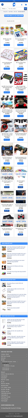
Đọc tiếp (6, 210)
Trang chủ (5, 11)
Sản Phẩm (11, 11)
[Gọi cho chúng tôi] (14, 1)
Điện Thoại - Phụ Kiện (5, 356)
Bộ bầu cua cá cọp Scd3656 (7, 39)
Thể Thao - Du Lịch (5, 391)
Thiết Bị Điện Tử (4, 395)
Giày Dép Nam (4, 376)
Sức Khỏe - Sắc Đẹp (5, 389)
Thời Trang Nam (4, 399)
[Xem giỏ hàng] (26, 4)
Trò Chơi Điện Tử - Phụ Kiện (9, 366)
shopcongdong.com (18, 416)
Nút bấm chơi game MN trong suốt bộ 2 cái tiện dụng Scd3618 (21, 111)
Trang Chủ (11, 413)
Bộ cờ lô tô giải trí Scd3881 (21, 181)
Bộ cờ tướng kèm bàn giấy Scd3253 (7, 63)
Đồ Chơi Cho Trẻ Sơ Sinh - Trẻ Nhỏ (9, 361)
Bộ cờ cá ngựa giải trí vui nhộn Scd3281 (20, 39)
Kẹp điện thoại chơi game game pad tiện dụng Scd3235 (7, 87)
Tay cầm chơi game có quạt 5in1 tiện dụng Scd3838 (7, 158)
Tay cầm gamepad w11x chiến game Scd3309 (7, 229)
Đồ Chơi (15, 11)
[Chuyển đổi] (27, 354)
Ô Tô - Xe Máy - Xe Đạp (6, 387)
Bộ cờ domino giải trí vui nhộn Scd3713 (7, 181)
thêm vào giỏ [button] (6, 44)
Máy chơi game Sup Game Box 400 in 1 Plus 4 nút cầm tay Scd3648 (20, 87)
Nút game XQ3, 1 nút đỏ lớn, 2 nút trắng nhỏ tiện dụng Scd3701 (7, 135)
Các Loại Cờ (6, 364)
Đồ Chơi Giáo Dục (5, 368)
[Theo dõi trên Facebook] (13, 1)
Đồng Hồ (3, 372)
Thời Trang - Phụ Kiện (5, 397)
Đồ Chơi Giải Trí (5, 363)
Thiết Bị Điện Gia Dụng (6, 393)
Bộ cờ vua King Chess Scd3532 (21, 63)
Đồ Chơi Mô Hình (5, 369)
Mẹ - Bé (2, 381)
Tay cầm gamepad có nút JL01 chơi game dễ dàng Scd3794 (20, 158)
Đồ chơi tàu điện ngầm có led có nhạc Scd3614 (7, 205)
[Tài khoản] (21, 4)
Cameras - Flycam (5, 354)
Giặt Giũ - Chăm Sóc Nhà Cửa (7, 374)
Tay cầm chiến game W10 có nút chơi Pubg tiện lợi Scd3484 (20, 206)
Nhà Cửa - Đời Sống (5, 383)
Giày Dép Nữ (4, 377)
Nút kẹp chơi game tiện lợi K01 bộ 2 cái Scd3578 (20, 134)
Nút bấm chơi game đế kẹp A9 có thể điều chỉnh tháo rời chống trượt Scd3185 (7, 111)
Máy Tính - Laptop (5, 379)
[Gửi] (25, 8)
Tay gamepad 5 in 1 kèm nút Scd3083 (21, 229)
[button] (2, 4)
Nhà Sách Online (4, 385)
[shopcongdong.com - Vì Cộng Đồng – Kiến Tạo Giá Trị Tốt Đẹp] (14, 4)
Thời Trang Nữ (4, 400)
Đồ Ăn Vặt (3, 358)
